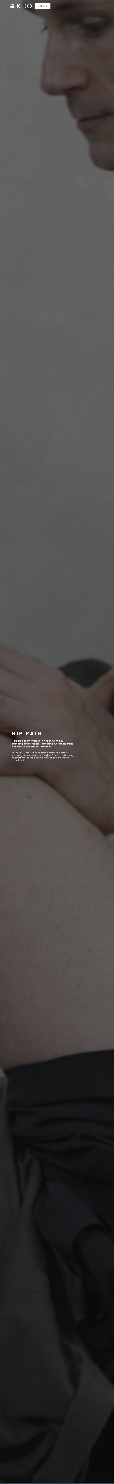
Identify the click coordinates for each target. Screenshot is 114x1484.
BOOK (43, 6)
